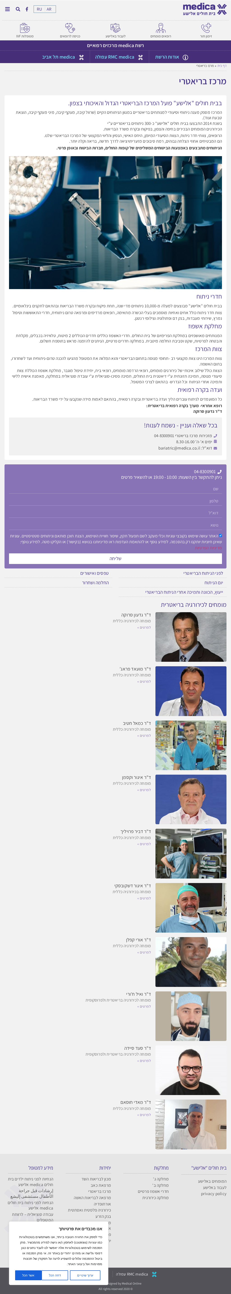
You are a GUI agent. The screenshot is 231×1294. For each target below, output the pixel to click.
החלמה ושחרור (95, 583)
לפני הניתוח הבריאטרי (203, 573)
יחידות (105, 1168)
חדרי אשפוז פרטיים (153, 1191)
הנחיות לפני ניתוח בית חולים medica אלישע (30, 1205)
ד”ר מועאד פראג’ (135, 669)
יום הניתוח (214, 583)
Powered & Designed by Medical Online (115, 1283)
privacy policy (213, 1193)
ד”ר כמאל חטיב (137, 723)
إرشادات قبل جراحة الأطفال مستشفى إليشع (31, 1193)
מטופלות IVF (25, 36)
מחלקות (161, 1168)
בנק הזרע (103, 1216)
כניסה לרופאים (70, 36)
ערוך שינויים (85, 1275)
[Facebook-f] (27, 9)
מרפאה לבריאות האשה (92, 1197)
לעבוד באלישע (116, 36)
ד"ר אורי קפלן (138, 940)
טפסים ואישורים (94, 573)
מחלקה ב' (160, 1185)
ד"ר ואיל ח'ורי (138, 994)
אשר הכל (28, 1275)
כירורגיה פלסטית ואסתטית (89, 1210)
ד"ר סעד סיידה (137, 1048)
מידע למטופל (40, 1168)
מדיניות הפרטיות (208, 547)
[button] (18, 9)
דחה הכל (55, 1275)
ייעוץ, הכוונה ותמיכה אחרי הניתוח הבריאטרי (184, 592)
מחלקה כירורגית (155, 1197)
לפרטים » (144, 627)
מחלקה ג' (161, 1179)
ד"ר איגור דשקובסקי (132, 886)
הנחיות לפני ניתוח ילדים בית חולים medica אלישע (30, 1181)
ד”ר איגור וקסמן (136, 777)
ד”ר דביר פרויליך (135, 831)
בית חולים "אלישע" (208, 1168)
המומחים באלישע (212, 1181)
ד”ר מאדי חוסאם (135, 1102)
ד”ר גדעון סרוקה (136, 615)
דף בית (221, 66)
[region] (58, 1253)
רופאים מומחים (160, 36)
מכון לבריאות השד (96, 1179)
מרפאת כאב (101, 1185)
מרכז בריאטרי (99, 1191)
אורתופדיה (102, 1204)
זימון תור (206, 36)
